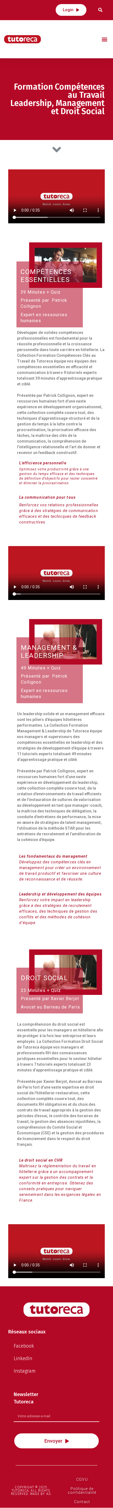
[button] (71, 10)
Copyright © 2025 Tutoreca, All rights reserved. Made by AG (31, 1490)
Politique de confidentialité (82, 1490)
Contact (82, 1502)
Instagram (25, 1371)
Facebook (24, 1346)
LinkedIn (23, 1358)
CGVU (81, 1479)
